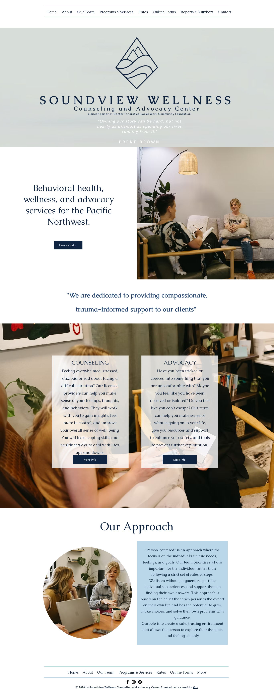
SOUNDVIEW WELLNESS (137, 100)
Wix (195, 687)
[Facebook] (127, 682)
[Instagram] (133, 682)
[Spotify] (140, 682)
